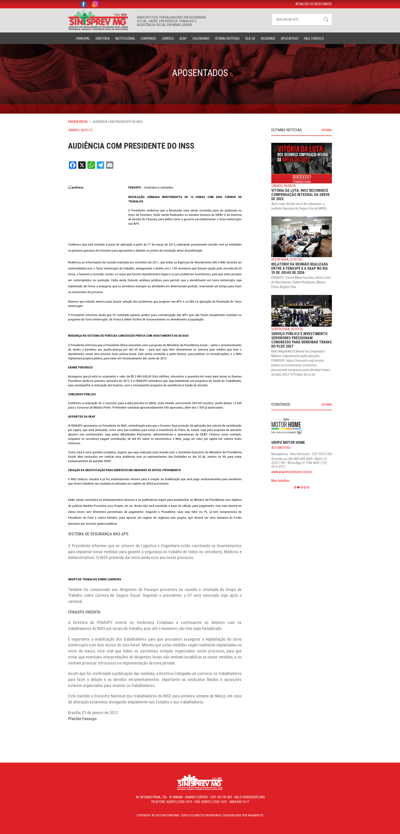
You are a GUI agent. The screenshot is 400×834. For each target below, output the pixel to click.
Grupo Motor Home (288, 442)
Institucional (125, 38)
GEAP (183, 38)
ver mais (326, 130)
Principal (83, 38)
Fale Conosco (314, 38)
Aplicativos (289, 38)
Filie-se (250, 38)
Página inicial (78, 122)
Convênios (148, 38)
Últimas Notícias (227, 38)
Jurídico (168, 38)
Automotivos (281, 448)
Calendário (200, 38)
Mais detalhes (280, 481)
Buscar (325, 19)
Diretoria (103, 38)
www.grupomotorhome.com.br (291, 472)
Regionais (268, 38)
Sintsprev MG (100, 20)
